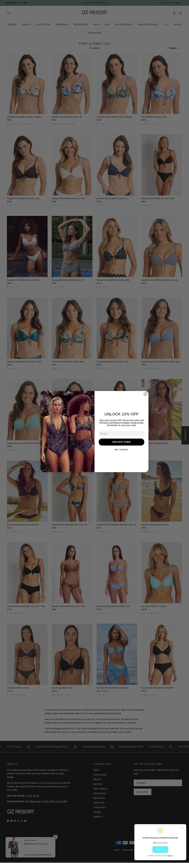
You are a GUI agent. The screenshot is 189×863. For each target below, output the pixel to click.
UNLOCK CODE (121, 442)
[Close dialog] (145, 394)
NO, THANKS (121, 450)
